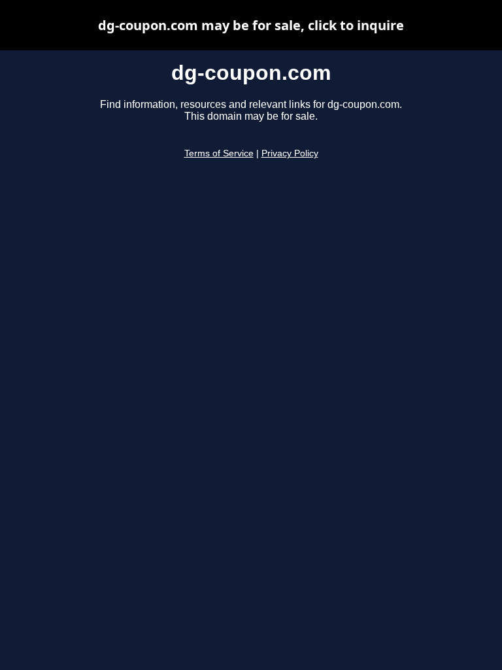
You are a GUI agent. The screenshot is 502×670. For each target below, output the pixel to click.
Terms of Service (219, 153)
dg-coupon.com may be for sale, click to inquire (251, 25)
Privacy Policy (289, 153)
